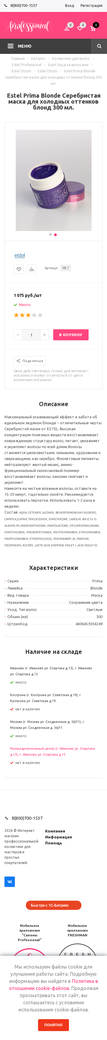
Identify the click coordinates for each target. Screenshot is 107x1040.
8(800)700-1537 (23, 5)
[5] (40, 315)
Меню (25, 46)
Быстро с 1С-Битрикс (50, 905)
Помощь (53, 843)
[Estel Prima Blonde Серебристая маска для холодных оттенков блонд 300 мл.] (54, 229)
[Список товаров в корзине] (97, 31)
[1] (17, 315)
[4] (34, 315)
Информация (58, 837)
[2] (23, 315)
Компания (55, 831)
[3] (29, 315)
